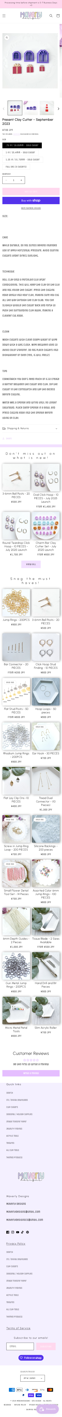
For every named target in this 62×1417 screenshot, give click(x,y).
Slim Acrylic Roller (46, 1027)
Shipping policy (32, 1410)
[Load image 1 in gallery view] (15, 108)
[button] (3, 15)
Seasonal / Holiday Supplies (19, 1114)
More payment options (31, 208)
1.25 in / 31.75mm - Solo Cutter (23, 159)
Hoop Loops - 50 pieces (45, 710)
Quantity (6, 174)
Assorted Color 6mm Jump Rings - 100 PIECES (46, 894)
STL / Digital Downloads (17, 1100)
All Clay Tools (12, 1150)
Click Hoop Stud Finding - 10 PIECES (46, 666)
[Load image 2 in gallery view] (31, 108)
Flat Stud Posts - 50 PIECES (16, 710)
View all (31, 564)
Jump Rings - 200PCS (16, 619)
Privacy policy (35, 1405)
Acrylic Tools (12, 1136)
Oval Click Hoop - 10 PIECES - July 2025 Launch (46, 498)
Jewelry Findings (14, 1128)
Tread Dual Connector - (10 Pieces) (46, 801)
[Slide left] (3, 108)
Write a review (31, 1073)
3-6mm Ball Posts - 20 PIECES (16, 495)
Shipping (16, 134)
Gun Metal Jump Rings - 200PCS (16, 985)
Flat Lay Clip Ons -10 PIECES (16, 799)
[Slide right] (58, 108)
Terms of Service (18, 1328)
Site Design (36, 1401)
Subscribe (46, 1346)
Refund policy (20, 1405)
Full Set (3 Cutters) (16, 166)
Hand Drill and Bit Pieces (46, 985)
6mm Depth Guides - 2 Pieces (16, 940)
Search (9, 1093)
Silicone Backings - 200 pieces (46, 847)
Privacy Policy (15, 1243)
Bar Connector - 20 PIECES (16, 666)
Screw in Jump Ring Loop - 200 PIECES (16, 847)
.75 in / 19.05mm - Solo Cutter (22, 145)
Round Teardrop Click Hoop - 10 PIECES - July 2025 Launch (16, 546)
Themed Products (14, 1157)
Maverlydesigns (23, 1401)
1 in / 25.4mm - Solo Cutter (20, 152)
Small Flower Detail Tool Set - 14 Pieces (16, 892)
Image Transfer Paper (16, 1121)
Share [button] (9, 438)
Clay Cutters (12, 1107)
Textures (10, 1143)
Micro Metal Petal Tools (16, 1029)
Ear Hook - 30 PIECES (45, 753)
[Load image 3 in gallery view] (47, 108)
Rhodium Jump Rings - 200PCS (16, 755)
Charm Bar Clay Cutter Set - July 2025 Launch (45, 546)
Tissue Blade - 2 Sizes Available (45, 940)
